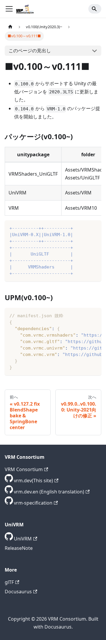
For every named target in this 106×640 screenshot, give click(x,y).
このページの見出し (30, 50)
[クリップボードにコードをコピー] (94, 227)
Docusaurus (18, 591)
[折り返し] (83, 315)
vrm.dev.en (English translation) (49, 491)
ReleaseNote (19, 548)
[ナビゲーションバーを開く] (9, 8)
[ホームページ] (10, 26)
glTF (9, 582)
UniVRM (23, 538)
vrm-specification (33, 503)
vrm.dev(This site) (33, 480)
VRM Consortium (24, 469)
